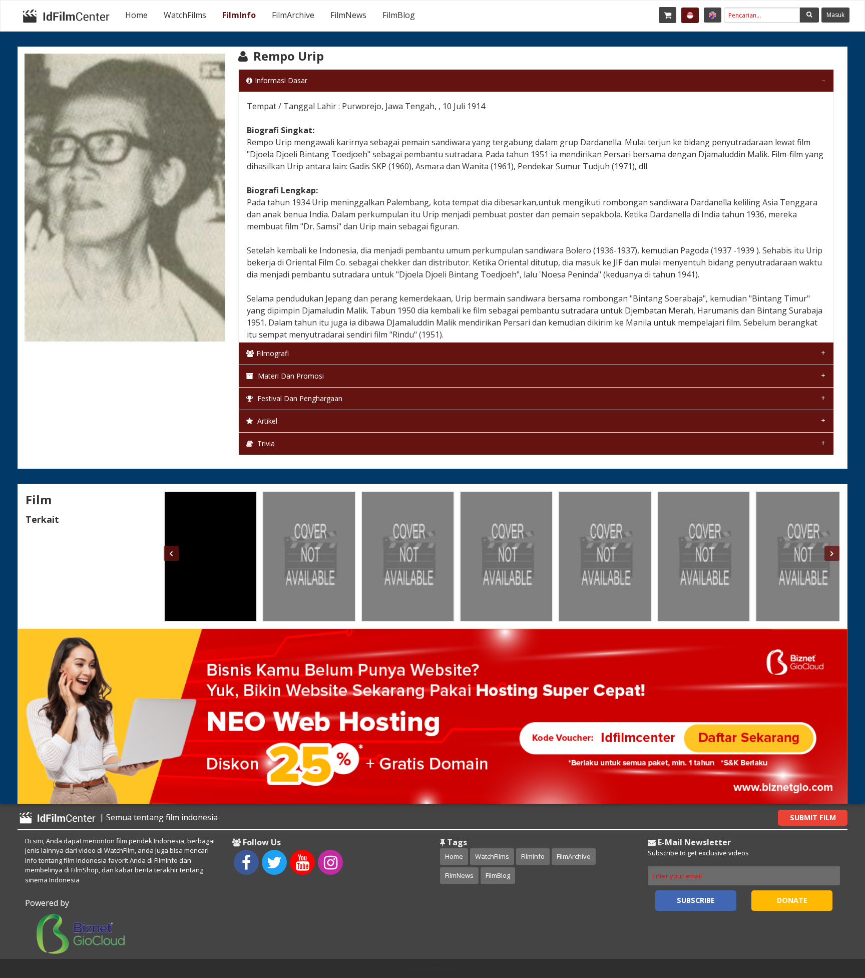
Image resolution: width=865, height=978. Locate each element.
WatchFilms (185, 15)
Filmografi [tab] (272, 353)
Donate (792, 900)
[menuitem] (136, 15)
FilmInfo (239, 15)
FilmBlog (398, 15)
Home (136, 15)
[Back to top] (832, 915)
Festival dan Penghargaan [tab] (298, 398)
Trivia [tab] (265, 443)
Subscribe (696, 900)
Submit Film (813, 817)
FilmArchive (293, 15)
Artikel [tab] (266, 421)
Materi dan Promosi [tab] (290, 376)
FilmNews (348, 15)
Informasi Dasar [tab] (281, 80)
